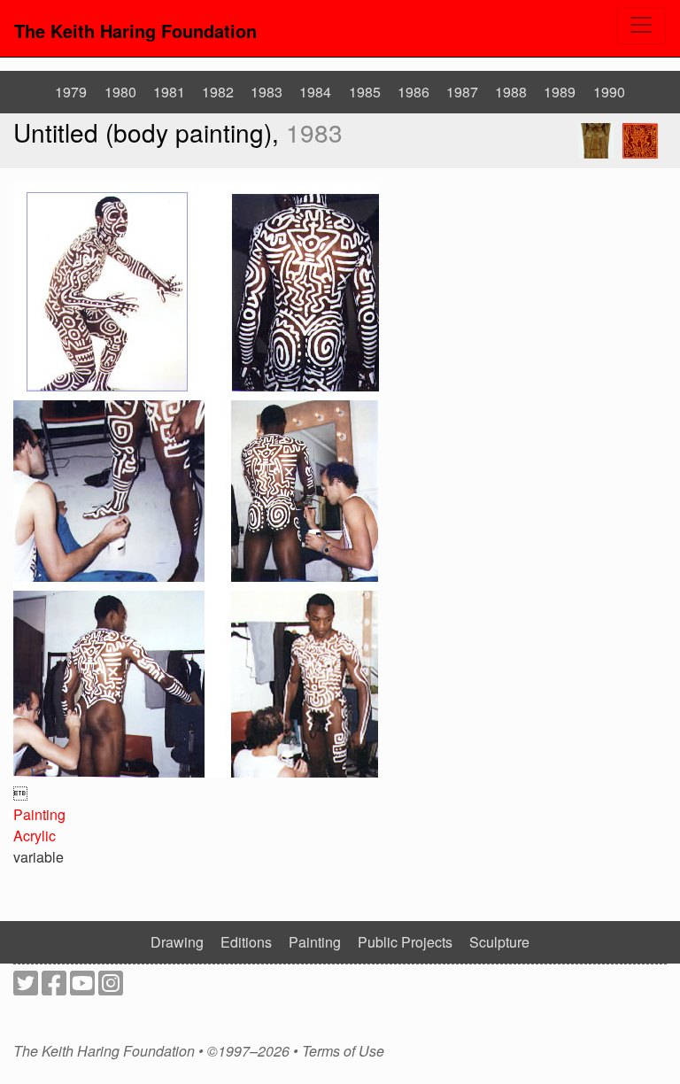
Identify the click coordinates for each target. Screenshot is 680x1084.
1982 (218, 91)
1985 (365, 91)
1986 (413, 91)
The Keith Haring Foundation (135, 30)
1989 (560, 91)
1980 (120, 91)
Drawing (177, 942)
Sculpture (499, 942)
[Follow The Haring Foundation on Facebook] (54, 988)
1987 (462, 91)
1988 (511, 91)
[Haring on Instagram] (110, 988)
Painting (39, 814)
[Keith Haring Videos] (82, 988)
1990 (609, 91)
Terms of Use (343, 1051)
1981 (169, 91)
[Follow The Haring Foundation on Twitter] (25, 988)
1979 (71, 91)
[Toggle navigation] (641, 25)
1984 (315, 91)
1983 (266, 91)
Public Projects (405, 942)
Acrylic (34, 835)
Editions (246, 942)
